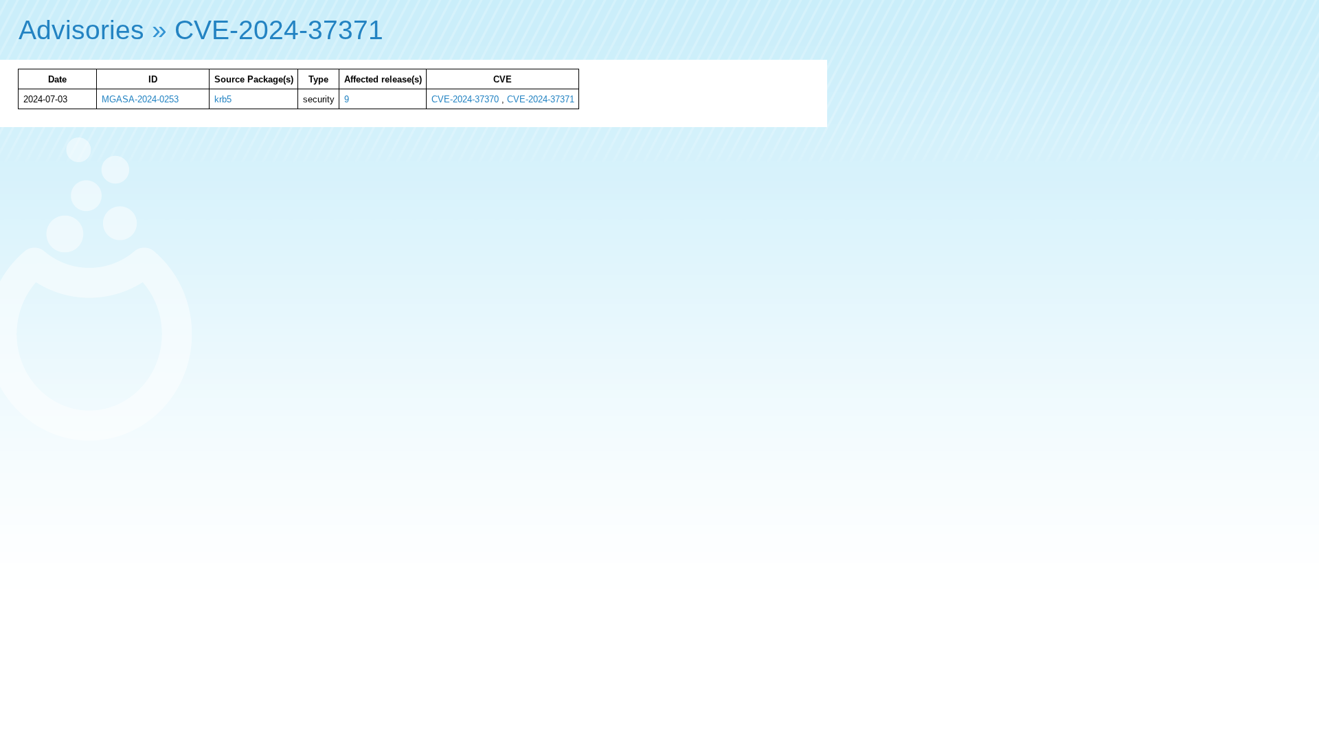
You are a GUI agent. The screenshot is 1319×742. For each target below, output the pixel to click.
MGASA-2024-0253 (140, 99)
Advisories (81, 30)
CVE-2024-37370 (465, 99)
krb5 (223, 99)
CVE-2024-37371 (278, 30)
